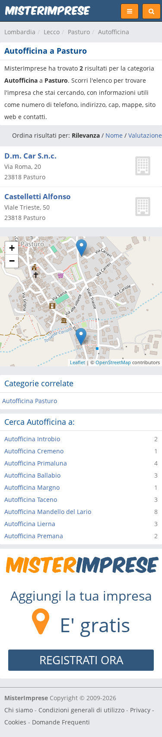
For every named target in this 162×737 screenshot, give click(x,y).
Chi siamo (18, 710)
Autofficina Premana (33, 536)
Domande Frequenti (61, 722)
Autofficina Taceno (30, 499)
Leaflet (77, 362)
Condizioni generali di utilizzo (81, 710)
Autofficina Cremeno (34, 451)
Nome (114, 135)
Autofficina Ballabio (32, 475)
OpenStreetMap (113, 362)
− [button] (12, 260)
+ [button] (12, 247)
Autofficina (113, 32)
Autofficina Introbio (32, 439)
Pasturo (79, 32)
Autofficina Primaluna (35, 463)
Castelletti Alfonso (37, 196)
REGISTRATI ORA (81, 660)
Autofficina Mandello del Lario (47, 511)
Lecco (52, 32)
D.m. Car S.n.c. (30, 156)
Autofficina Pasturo (29, 401)
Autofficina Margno (32, 487)
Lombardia (19, 32)
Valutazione (145, 135)
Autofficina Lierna (29, 524)
